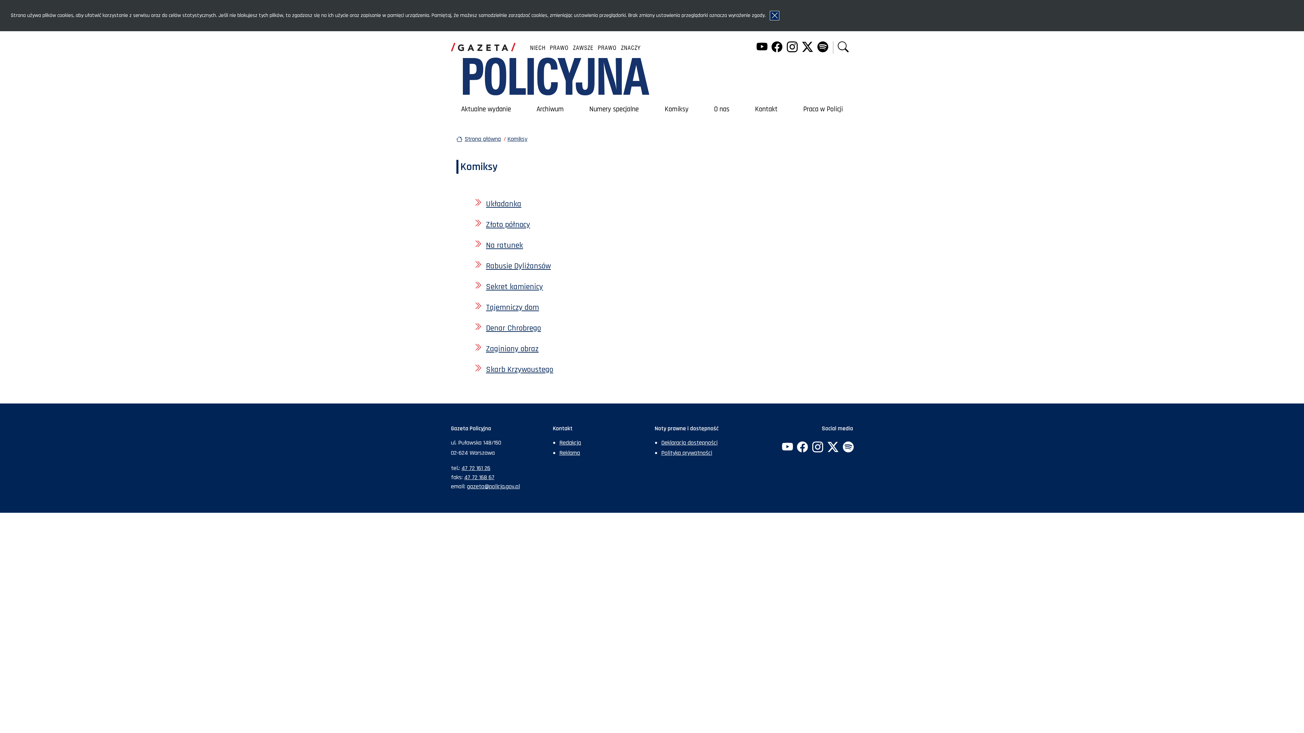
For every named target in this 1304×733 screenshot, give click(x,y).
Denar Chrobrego (513, 328)
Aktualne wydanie (486, 109)
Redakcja (570, 443)
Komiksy (677, 109)
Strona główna (483, 139)
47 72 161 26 (475, 468)
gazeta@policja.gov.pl (493, 486)
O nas (721, 109)
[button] (843, 47)
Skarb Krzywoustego (519, 369)
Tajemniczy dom (512, 307)
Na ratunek (504, 245)
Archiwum (550, 109)
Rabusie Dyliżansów (518, 266)
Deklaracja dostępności (689, 443)
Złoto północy (508, 225)
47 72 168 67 (479, 477)
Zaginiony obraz (512, 349)
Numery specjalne (614, 109)
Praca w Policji (823, 109)
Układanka (503, 204)
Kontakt (766, 109)
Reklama (569, 453)
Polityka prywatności (686, 453)
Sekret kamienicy (514, 287)
